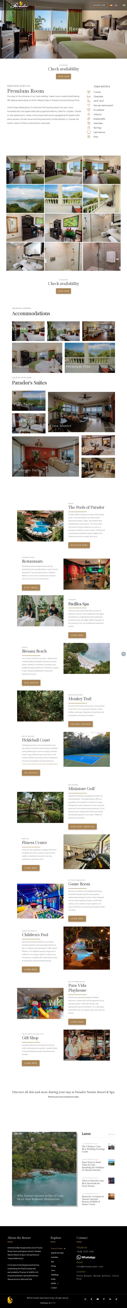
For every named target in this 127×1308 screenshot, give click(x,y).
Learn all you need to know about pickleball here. (40, 764)
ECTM (53, 1303)
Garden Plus (59, 329)
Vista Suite (29, 401)
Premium (37, 358)
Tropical (98, 331)
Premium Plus (90, 358)
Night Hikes (77, 709)
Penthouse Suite (45, 456)
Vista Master (81, 412)
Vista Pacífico (25, 421)
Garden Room (25, 329)
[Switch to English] (116, 5)
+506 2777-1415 (85, 1251)
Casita (98, 468)
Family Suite (98, 445)
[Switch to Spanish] (111, 5)
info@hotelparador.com (90, 1266)
